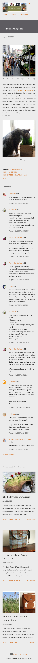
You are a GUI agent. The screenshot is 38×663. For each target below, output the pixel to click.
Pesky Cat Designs (15, 237)
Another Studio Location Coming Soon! (15, 618)
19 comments (14, 519)
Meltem (12, 414)
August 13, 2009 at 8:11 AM (19, 375)
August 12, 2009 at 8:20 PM (19, 305)
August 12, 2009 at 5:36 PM (19, 256)
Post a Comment (9, 454)
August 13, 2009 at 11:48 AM (19, 407)
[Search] (29, 4)
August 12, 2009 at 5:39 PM (19, 280)
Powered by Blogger (20, 654)
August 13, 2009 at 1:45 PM (19, 433)
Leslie (11, 286)
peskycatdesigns (9, 175)
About (5, 14)
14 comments (14, 581)
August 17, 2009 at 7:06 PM (19, 449)
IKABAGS (12, 210)
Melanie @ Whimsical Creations (20, 439)
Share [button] (5, 178)
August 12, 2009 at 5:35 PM (19, 231)
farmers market (14, 169)
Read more (31, 519)
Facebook (24, 14)
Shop (14, 14)
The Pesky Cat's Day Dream (16, 496)
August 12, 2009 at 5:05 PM (19, 203)
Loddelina (12, 193)
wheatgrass (22, 175)
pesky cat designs (10, 172)
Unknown (12, 381)
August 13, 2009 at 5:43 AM (19, 342)
